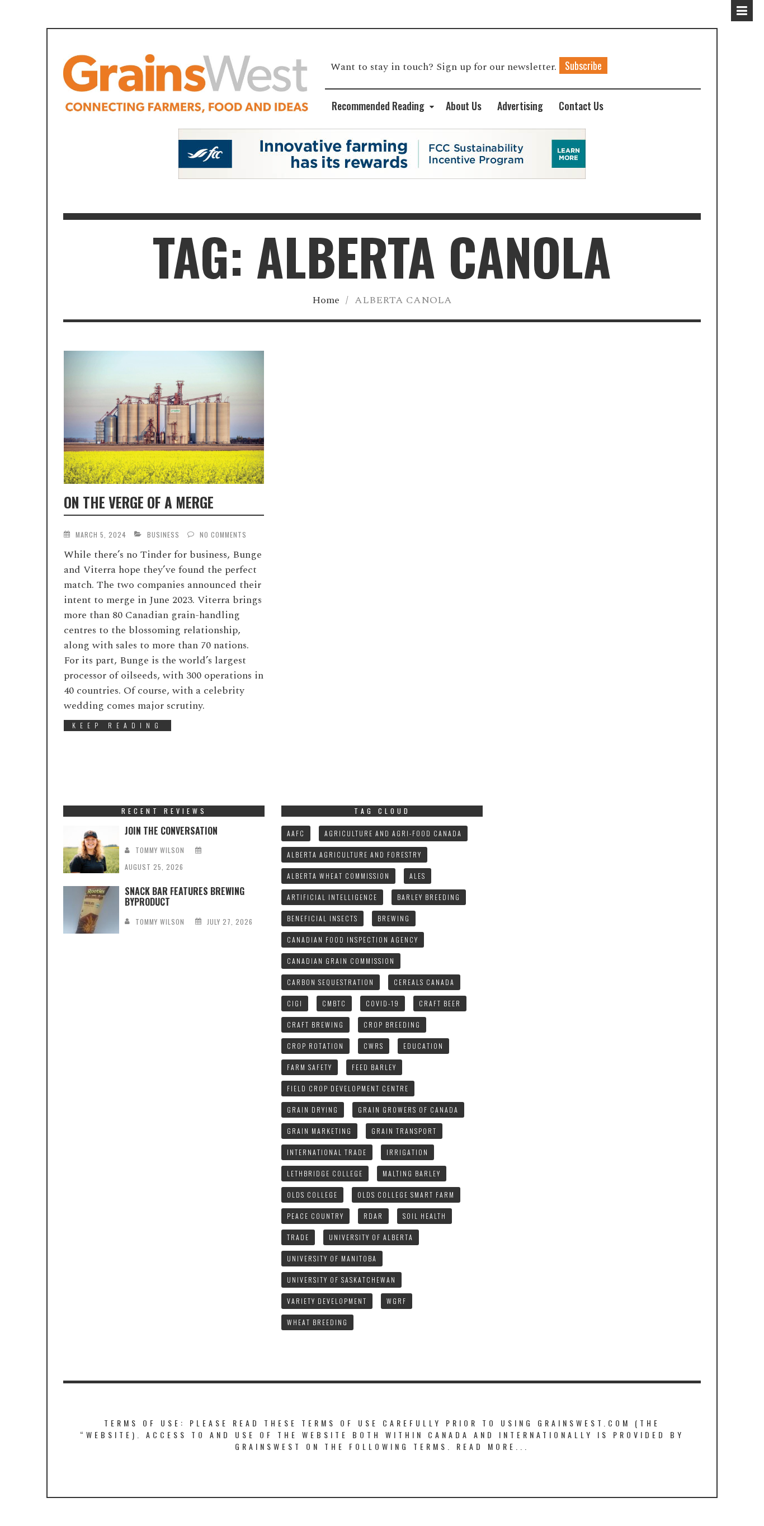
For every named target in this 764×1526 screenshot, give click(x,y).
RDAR (373, 1216)
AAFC (296, 833)
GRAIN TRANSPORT (404, 1131)
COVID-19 (382, 1003)
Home (325, 300)
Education (423, 1046)
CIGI (295, 1003)
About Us (464, 105)
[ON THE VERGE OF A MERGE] (164, 417)
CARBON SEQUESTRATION (330, 982)
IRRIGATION (407, 1152)
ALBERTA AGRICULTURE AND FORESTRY (354, 854)
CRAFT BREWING (315, 1024)
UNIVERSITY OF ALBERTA (371, 1237)
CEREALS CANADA (424, 982)
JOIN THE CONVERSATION (171, 830)
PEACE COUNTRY (315, 1216)
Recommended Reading (378, 105)
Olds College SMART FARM (406, 1194)
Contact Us (581, 105)
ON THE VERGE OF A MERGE (139, 502)
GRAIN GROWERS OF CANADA (408, 1109)
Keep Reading (117, 725)
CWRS (374, 1046)
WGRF (396, 1301)
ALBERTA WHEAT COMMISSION (338, 875)
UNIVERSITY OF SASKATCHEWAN (341, 1279)
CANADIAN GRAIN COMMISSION (341, 960)
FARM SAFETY (309, 1067)
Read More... (492, 1446)
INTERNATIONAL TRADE (327, 1152)
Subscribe (583, 65)
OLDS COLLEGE (312, 1194)
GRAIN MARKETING (319, 1131)
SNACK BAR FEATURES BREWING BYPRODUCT (184, 896)
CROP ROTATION (315, 1046)
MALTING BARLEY (412, 1173)
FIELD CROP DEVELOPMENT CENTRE (348, 1088)
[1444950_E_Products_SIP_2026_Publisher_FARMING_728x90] (382, 153)
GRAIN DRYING (312, 1109)
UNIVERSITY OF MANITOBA (332, 1258)
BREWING (394, 918)
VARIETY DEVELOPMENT (327, 1301)
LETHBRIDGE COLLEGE (325, 1173)
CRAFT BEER (440, 1003)
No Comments (223, 534)
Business (163, 534)
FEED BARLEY (374, 1067)
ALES (417, 875)
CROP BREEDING (392, 1024)
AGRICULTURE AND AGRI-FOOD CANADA (393, 833)
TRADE (298, 1237)
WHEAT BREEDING (317, 1322)
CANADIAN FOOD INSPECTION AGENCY (352, 939)
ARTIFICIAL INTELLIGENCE (332, 897)
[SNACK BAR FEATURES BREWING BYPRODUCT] (91, 910)
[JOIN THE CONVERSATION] (91, 849)
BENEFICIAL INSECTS (322, 918)
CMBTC (334, 1003)
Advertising (520, 105)
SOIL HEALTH (424, 1216)
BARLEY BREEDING (428, 897)
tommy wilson (160, 850)
